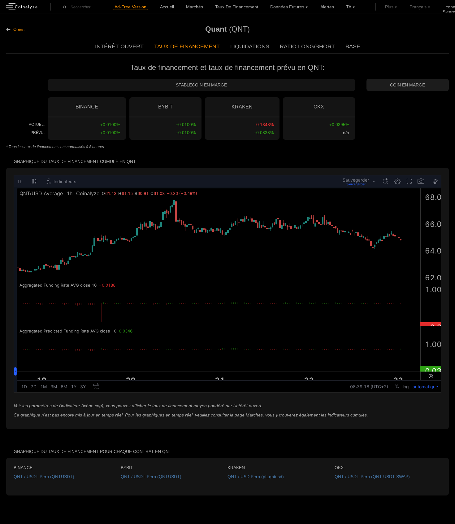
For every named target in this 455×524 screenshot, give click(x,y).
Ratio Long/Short (307, 46)
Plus (389, 6)
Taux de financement (236, 6)
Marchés (194, 6)
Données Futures (287, 6)
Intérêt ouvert (119, 46)
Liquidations (249, 46)
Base (352, 46)
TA (348, 6)
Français (418, 6)
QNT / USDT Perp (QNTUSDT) (44, 476)
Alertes (327, 6)
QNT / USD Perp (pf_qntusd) (256, 476)
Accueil (167, 6)
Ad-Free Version (130, 6)
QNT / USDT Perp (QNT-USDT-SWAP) (372, 476)
